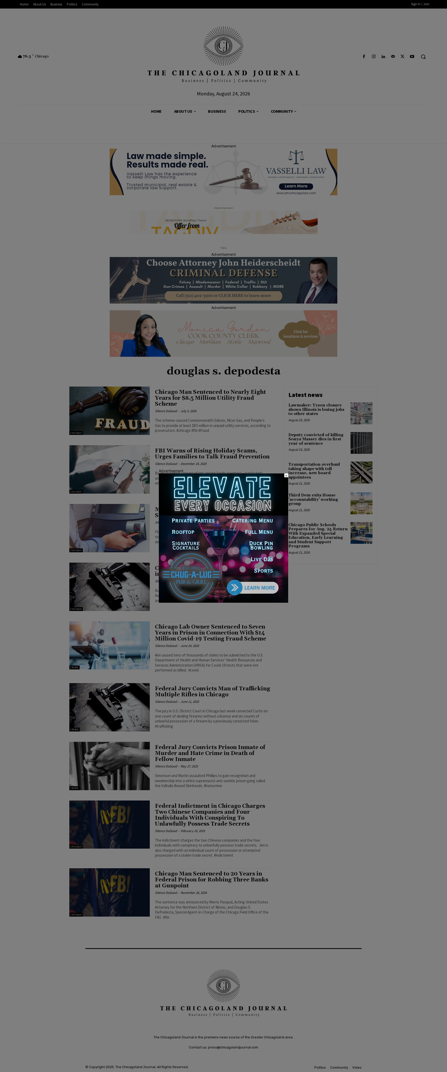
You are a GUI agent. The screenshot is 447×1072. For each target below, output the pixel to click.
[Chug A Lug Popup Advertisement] (223, 601)
